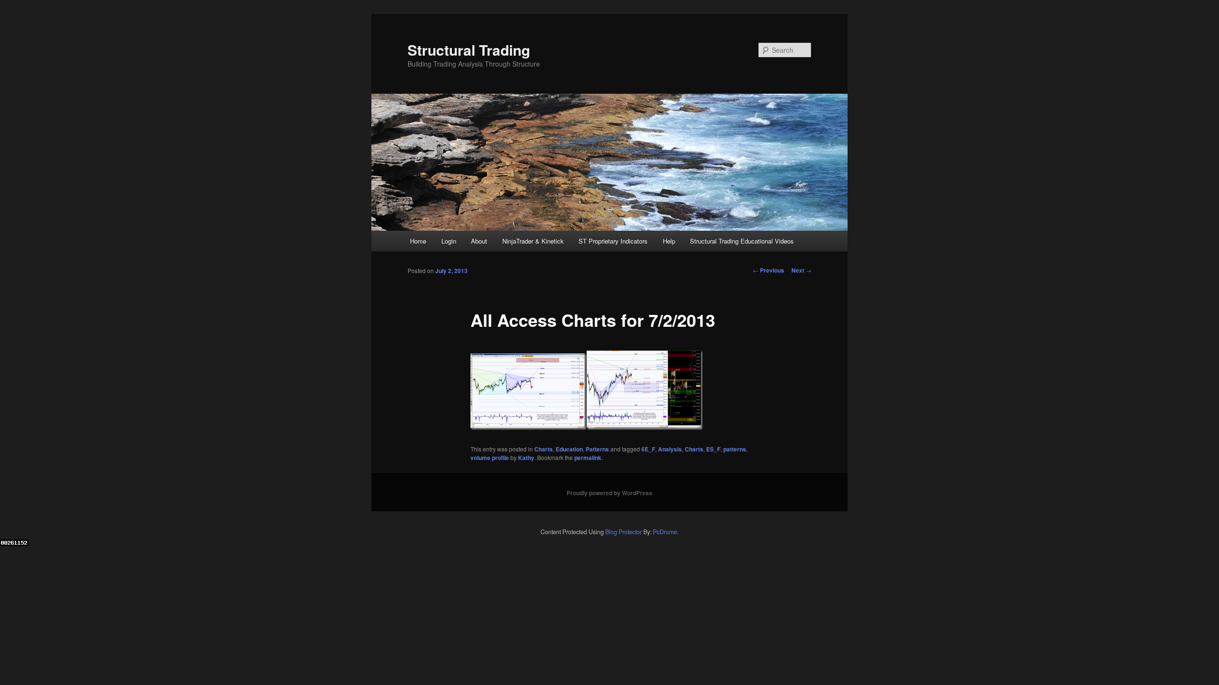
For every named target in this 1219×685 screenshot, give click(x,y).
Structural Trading (469, 49)
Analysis (670, 449)
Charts (543, 449)
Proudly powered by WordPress (609, 493)
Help (669, 240)
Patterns (597, 449)
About (479, 240)
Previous (768, 270)
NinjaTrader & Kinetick (533, 240)
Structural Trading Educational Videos (742, 240)
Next (801, 270)
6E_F (648, 449)
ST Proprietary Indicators (613, 240)
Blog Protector (623, 532)
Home (418, 240)
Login (448, 240)
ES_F (713, 449)
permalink (587, 457)
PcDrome (665, 532)
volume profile (489, 457)
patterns (734, 449)
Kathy (526, 457)
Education (569, 449)
